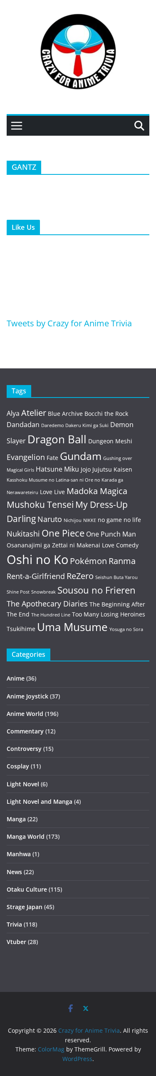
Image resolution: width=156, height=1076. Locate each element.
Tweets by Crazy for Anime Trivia (69, 323)
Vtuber (16, 942)
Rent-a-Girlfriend (36, 576)
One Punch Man (111, 534)
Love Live (52, 492)
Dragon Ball (57, 439)
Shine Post (18, 592)
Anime (16, 678)
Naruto (49, 519)
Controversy (24, 749)
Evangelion (26, 457)
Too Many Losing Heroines (108, 614)
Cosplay (18, 766)
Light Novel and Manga (39, 801)
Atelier (33, 412)
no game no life (119, 520)
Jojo (86, 469)
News (14, 872)
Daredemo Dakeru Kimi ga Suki (75, 425)
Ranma (122, 561)
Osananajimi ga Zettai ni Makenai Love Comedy (73, 545)
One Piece (63, 533)
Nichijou (73, 520)
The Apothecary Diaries (47, 604)
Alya (13, 413)
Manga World (26, 836)
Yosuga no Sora (126, 629)
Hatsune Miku (57, 469)
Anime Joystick (27, 696)
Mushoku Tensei (40, 504)
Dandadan (23, 424)
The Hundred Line (50, 615)
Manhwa (19, 854)
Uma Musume (72, 627)
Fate (52, 458)
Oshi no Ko (37, 559)
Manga (16, 819)
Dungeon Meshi (110, 441)
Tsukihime (21, 629)
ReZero (80, 575)
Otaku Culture (27, 889)
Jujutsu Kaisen (112, 469)
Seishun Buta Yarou (116, 577)
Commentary (25, 731)
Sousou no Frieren (96, 590)
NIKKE (89, 520)
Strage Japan (24, 907)
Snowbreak (43, 592)
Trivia (14, 924)
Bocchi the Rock (106, 413)
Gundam (81, 456)
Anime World (25, 714)
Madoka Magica (97, 491)
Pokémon (88, 561)
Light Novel (23, 784)
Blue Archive (65, 413)
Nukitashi (23, 534)
